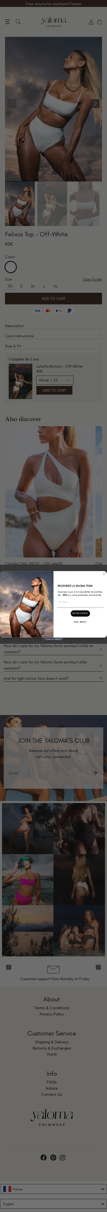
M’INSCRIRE (80, 613)
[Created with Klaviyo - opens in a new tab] (53, 639)
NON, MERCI (80, 622)
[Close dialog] (104, 574)
